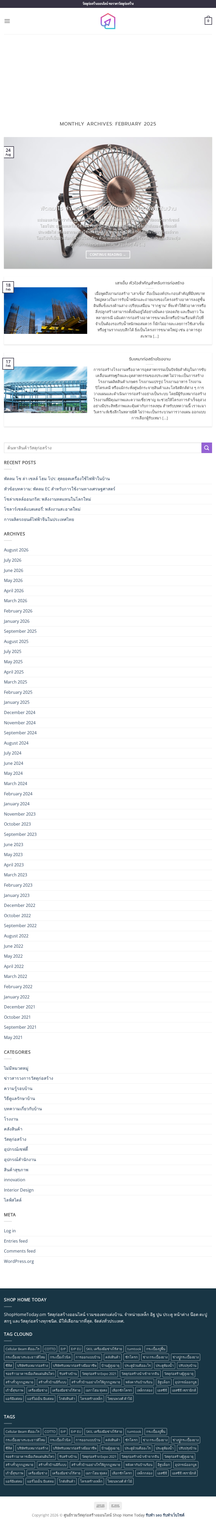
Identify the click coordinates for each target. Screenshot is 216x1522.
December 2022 (19, 905)
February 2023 (18, 885)
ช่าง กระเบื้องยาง (155, 1357)
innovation (14, 1180)
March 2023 (15, 875)
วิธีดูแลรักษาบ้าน (19, 1098)
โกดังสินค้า (67, 1398)
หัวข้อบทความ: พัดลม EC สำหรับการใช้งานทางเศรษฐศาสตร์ (59, 489)
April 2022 (14, 966)
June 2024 (13, 763)
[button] (7, 20)
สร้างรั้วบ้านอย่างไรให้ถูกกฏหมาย (95, 1382)
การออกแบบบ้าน (88, 1357)
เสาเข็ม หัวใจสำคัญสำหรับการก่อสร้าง (149, 283)
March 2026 (15, 601)
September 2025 (20, 631)
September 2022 (20, 925)
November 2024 (20, 723)
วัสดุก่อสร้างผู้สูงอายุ (179, 1373)
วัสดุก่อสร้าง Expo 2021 (99, 1373)
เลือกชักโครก (122, 1390)
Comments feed (20, 1251)
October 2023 (17, 824)
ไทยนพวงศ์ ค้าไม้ (119, 1398)
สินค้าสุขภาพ (16, 1170)
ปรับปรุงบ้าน (188, 1365)
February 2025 (18, 692)
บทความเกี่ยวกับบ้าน (23, 1109)
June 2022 (13, 946)
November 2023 (20, 814)
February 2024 (18, 794)
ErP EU (76, 1349)
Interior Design (19, 1190)
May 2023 (13, 854)
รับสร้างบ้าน (68, 1373)
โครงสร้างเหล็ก (91, 1398)
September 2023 (20, 834)
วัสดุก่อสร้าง (15, 1139)
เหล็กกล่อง (144, 1390)
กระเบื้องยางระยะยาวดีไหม (25, 1357)
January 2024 (17, 804)
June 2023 (13, 844)
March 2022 (15, 976)
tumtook (134, 1349)
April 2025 (14, 672)
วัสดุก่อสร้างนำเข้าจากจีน (140, 1373)
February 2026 (18, 611)
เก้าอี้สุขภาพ (14, 1390)
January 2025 (17, 702)
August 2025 (16, 641)
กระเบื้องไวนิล (60, 1357)
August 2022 (16, 936)
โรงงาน (11, 1119)
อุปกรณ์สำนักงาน (20, 1159)
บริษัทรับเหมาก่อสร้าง (32, 1365)
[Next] (201, 203)
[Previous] (14, 203)
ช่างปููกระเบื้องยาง (186, 1357)
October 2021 (17, 1017)
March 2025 (15, 682)
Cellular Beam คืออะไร (23, 1349)
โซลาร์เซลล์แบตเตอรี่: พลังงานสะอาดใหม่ (42, 509)
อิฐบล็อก (164, 1382)
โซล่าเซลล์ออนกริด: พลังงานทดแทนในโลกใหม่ (47, 499)
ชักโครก (131, 1357)
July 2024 (12, 753)
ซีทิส (9, 1365)
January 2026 (17, 621)
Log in (10, 1231)
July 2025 (12, 651)
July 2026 (12, 560)
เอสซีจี (162, 1390)
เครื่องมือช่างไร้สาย (66, 1390)
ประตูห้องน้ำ (165, 1365)
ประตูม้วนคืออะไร (138, 1365)
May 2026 (13, 580)
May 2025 (13, 662)
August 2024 (16, 743)
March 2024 (15, 783)
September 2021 (20, 1027)
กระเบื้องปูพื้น (155, 1349)
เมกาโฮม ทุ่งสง (96, 1390)
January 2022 (17, 997)
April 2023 (14, 865)
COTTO (50, 1349)
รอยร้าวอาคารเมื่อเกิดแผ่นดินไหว (30, 1373)
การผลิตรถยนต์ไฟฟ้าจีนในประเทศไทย (39, 519)
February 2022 (18, 986)
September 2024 (20, 733)
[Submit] (207, 448)
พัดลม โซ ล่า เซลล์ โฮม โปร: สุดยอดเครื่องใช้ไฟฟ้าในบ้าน (108, 208)
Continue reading (108, 255)
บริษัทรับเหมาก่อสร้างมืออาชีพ (74, 1365)
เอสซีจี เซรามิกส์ (184, 1390)
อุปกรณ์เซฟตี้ (16, 1149)
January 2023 (17, 895)
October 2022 (17, 915)
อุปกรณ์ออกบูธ (186, 1382)
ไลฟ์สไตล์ (13, 1200)
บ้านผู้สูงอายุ (110, 1365)
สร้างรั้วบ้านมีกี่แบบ (52, 1382)
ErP (63, 1349)
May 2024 (13, 773)
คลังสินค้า (13, 1129)
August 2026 (16, 550)
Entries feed (16, 1241)
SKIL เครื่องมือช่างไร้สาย (104, 1349)
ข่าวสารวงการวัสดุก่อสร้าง (28, 1078)
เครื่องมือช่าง (37, 1390)
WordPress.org (19, 1261)
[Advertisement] (108, 73)
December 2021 (19, 1007)
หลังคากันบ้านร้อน (139, 1382)
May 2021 (13, 1037)
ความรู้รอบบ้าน (18, 1088)
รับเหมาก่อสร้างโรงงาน (149, 359)
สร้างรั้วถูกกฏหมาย (19, 1382)
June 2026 (13, 570)
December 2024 (19, 712)
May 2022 (13, 956)
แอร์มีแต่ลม (14, 1398)
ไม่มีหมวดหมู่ (16, 1068)
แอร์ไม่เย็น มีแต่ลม (40, 1398)
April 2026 (14, 591)
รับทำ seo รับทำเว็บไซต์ (165, 1515)
